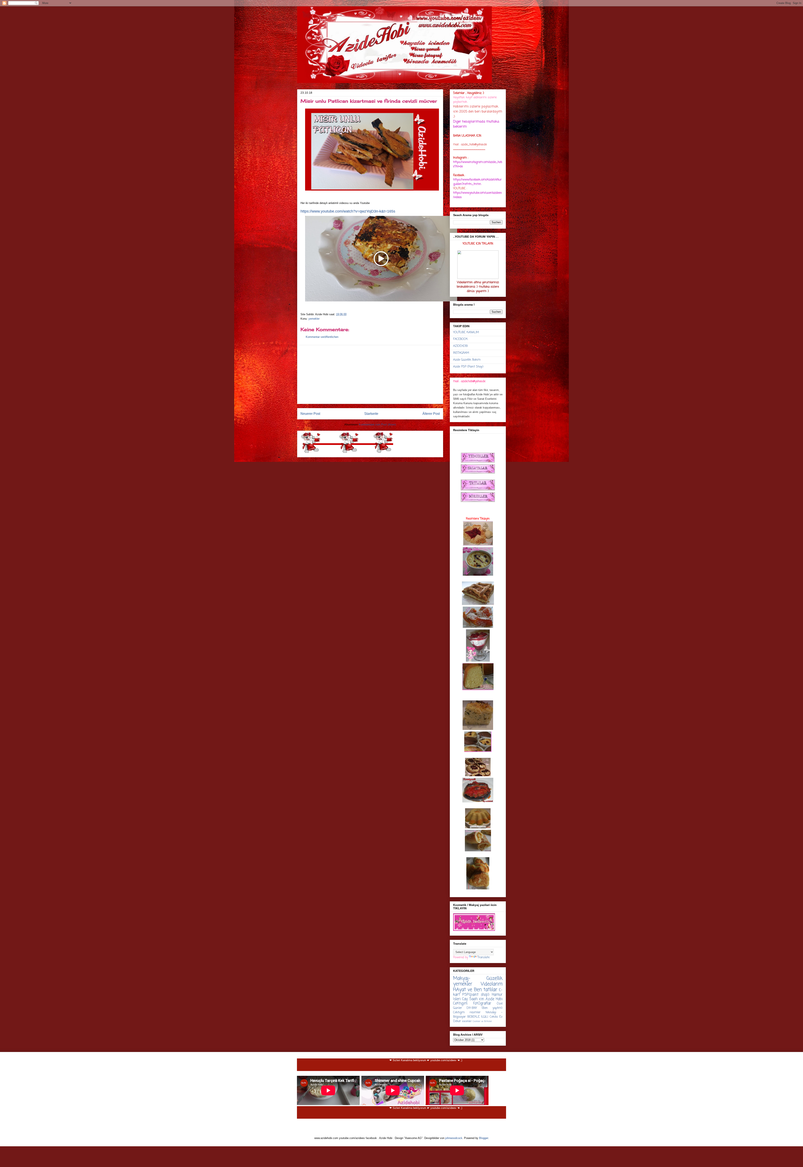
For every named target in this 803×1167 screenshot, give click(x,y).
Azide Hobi (494, 999)
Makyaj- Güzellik (478, 978)
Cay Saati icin (473, 999)
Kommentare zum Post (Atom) (377, 424)
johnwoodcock (453, 1138)
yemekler (314, 318)
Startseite (371, 413)
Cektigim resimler (467, 1012)
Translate (483, 957)
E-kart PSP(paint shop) (478, 992)
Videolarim (492, 984)
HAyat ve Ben (467, 989)
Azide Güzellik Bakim (467, 360)
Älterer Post (431, 413)
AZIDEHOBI (460, 346)
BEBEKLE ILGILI (477, 1017)
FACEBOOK (460, 339)
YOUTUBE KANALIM (466, 332)
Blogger (483, 1138)
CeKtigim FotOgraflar (472, 1003)
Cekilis (494, 1017)
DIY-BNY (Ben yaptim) (485, 1008)
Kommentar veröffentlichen (322, 336)
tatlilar (490, 989)
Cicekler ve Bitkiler (482, 1021)
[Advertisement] (370, 374)
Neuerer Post (310, 413)
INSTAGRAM (461, 353)
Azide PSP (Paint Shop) (468, 367)
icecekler (467, 1021)
